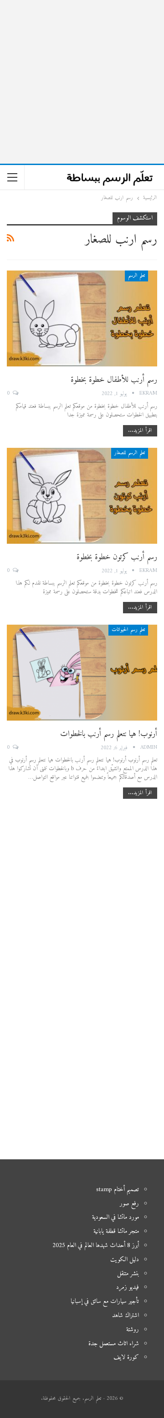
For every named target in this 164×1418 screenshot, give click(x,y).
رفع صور (129, 1203)
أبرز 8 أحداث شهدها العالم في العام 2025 (95, 1245)
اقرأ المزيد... (140, 431)
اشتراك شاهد (125, 1315)
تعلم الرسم (136, 276)
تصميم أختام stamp (117, 1189)
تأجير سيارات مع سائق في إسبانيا (105, 1301)
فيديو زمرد (127, 1287)
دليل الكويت (124, 1259)
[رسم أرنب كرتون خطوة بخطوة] (82, 496)
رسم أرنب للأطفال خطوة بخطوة (114, 380)
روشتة (132, 1329)
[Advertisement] (82, 82)
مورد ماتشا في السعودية (115, 1217)
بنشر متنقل (128, 1273)
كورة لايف (126, 1357)
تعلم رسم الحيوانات (128, 630)
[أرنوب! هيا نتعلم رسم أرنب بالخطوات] (82, 673)
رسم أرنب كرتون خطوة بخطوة (117, 557)
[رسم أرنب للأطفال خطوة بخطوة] (82, 318)
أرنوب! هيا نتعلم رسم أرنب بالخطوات (108, 734)
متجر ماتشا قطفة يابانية (116, 1231)
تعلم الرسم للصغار (129, 453)
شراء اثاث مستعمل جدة (113, 1343)
